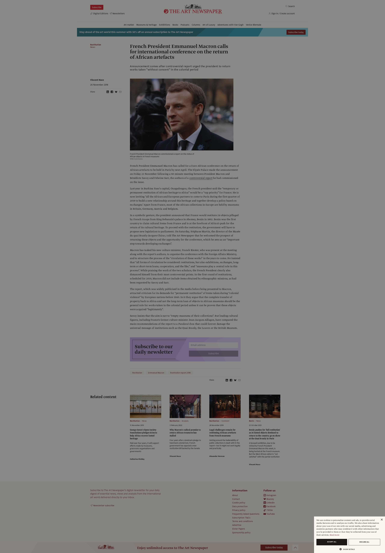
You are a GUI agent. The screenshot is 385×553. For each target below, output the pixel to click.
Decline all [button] (364, 542)
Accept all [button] (331, 542)
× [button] (381, 520)
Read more (334, 535)
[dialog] (349, 534)
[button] (348, 549)
